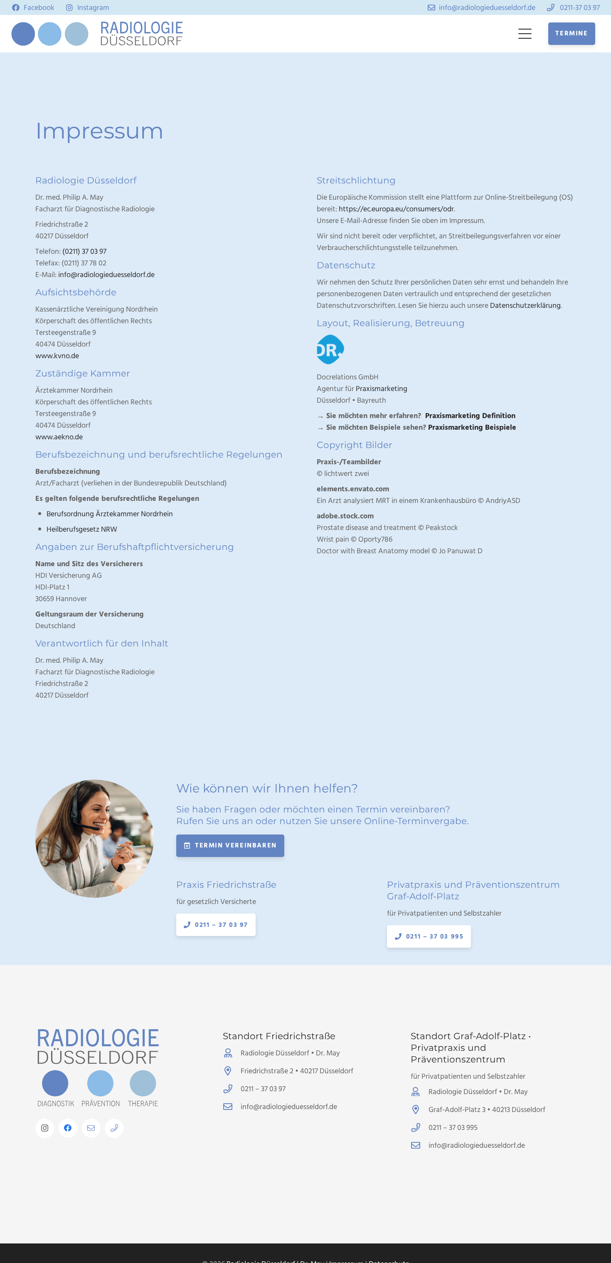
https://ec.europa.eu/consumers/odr (396, 209)
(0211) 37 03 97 (84, 251)
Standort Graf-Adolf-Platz (468, 1035)
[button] (525, 33)
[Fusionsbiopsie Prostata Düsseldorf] (571, 1223)
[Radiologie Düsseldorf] (141, 33)
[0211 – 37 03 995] (420, 1127)
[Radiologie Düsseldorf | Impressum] (50, 33)
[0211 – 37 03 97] (232, 1089)
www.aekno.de (59, 437)
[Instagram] (44, 1128)
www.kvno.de (57, 356)
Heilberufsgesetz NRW (82, 529)
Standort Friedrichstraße (279, 1035)
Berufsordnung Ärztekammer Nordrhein (110, 514)
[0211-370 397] (114, 1128)
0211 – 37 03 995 (453, 1128)
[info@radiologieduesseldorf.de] (91, 1128)
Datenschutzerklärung (525, 306)
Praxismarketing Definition (469, 416)
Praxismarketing (381, 389)
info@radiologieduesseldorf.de (106, 275)
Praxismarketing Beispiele (472, 427)
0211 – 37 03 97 (263, 1089)
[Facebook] (68, 1128)
